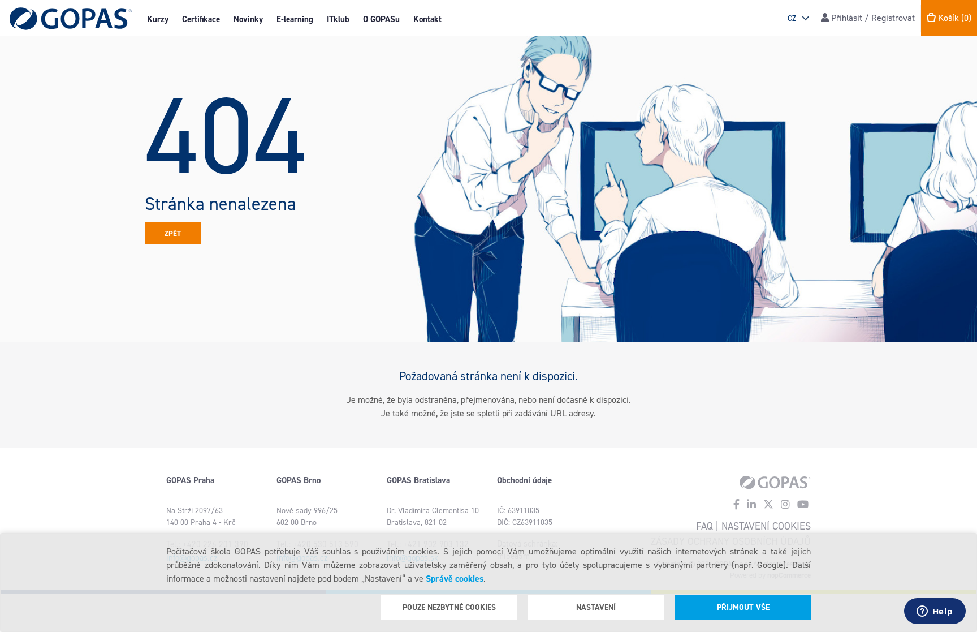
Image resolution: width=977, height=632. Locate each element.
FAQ (704, 526)
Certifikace (201, 19)
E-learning (294, 19)
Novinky (248, 19)
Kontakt (427, 19)
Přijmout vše (743, 607)
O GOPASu (381, 19)
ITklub (338, 19)
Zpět (173, 233)
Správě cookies (454, 578)
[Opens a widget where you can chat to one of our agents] (934, 612)
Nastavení (596, 607)
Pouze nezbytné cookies (449, 607)
